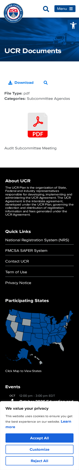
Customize (39, 449)
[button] (73, 25)
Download (24, 82)
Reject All (39, 461)
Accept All (39, 438)
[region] (39, 435)
